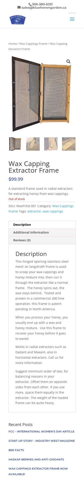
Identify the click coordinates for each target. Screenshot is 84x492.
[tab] (42, 225)
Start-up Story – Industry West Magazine (42, 440)
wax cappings (53, 211)
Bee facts (16, 450)
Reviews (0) (22, 240)
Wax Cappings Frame (33, 44)
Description (22, 224)
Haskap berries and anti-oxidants (36, 459)
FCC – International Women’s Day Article (41, 431)
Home (13, 44)
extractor (34, 211)
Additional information (31, 232)
